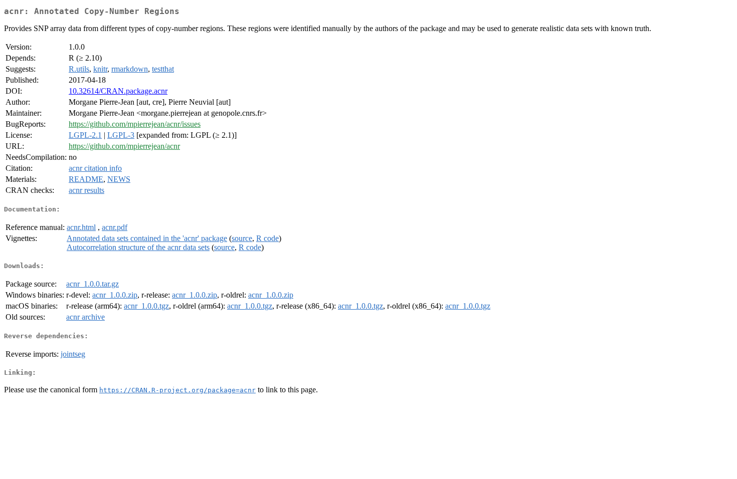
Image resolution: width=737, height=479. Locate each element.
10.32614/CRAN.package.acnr (118, 91)
